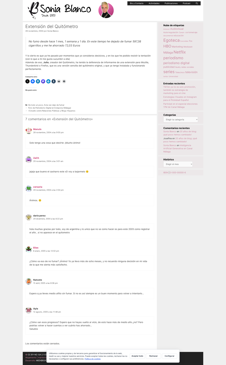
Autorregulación (170, 32)
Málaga (168, 52)
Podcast (186, 3)
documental (168, 36)
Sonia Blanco (169, 131)
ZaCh (36, 158)
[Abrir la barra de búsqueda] (197, 3)
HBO (167, 46)
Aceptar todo (137, 356)
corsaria (37, 187)
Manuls (37, 129)
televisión (191, 72)
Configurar (169, 356)
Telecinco (180, 72)
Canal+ (182, 32)
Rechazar (153, 356)
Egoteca (171, 40)
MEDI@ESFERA (43, 360)
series (169, 71)
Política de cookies (93, 359)
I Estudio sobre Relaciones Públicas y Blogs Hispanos (51, 111)
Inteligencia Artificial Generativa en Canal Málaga (177, 148)
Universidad (173, 76)
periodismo (173, 58)
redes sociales (187, 67)
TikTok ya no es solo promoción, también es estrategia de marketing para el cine (179, 90)
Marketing (177, 46)
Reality (178, 67)
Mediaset (188, 47)
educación (179, 35)
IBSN (165, 172)
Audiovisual (176, 28)
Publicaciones (171, 3)
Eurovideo (184, 41)
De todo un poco (35, 105)
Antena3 (166, 29)
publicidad (169, 67)
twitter (165, 76)
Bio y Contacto (136, 3)
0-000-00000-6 (178, 172)
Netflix (180, 52)
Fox (190, 41)
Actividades (154, 3)
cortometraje (191, 32)
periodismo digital (176, 63)
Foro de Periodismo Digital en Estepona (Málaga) (49, 108)
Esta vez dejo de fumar (54, 105)
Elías (35, 247)
